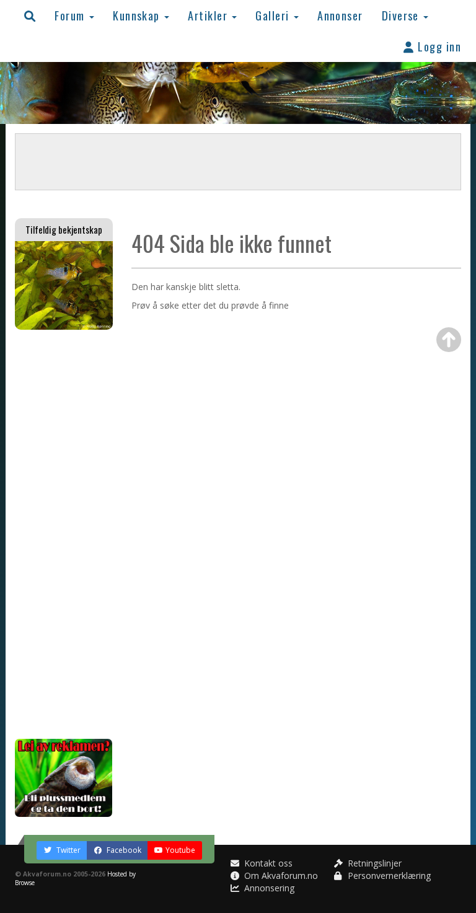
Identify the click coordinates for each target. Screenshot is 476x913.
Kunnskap (138, 15)
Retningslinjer (373, 863)
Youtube (180, 850)
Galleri (274, 15)
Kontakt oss (267, 863)
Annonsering (268, 888)
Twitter (68, 850)
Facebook (123, 850)
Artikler (209, 15)
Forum (71, 15)
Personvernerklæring (388, 875)
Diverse (402, 15)
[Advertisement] (64, 534)
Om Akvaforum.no (280, 875)
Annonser (340, 15)
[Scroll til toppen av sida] (448, 339)
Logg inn (438, 46)
